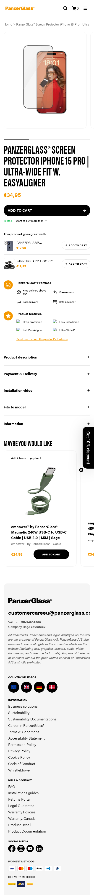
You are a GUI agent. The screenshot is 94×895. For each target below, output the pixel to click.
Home (8, 24)
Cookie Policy (19, 757)
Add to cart (78, 245)
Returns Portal (19, 799)
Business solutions (22, 706)
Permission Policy (22, 744)
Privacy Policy (19, 750)
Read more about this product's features (42, 339)
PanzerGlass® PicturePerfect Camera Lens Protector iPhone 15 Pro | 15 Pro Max (36, 242)
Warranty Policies (21, 812)
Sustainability (18, 712)
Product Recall (19, 824)
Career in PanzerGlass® (26, 725)
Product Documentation (27, 831)
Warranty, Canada (22, 818)
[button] (88, 448)
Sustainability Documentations (32, 719)
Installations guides (23, 792)
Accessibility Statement (26, 738)
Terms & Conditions (23, 731)
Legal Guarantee (21, 805)
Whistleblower (19, 770)
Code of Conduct (21, 763)
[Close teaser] (81, 470)
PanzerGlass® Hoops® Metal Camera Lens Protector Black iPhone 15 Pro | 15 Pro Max (37, 261)
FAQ (11, 786)
